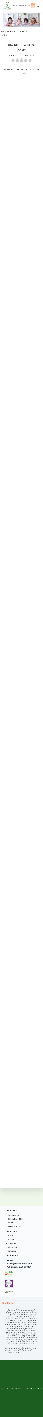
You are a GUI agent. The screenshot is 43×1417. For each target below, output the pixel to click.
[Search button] (33, 5)
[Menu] (38, 6)
